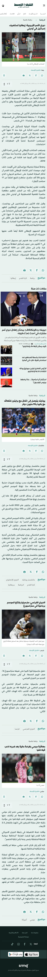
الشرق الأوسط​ (33, 12)
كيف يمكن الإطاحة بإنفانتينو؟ (34, 344)
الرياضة (42, 18)
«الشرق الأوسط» (36, 68)
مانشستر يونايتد (28, 577)
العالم (24, 12)
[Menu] (45, 5)
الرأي (18, 12)
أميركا (24, 917)
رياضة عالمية (27, 18)
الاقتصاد (12, 12)
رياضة (32, 276)
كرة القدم (23, 276)
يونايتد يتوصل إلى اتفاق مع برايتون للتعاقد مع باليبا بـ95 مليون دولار (24, 400)
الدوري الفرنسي (29, 727)
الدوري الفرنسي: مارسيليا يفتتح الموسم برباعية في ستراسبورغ (26, 602)
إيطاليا (13, 276)
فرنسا (17, 727)
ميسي (32, 917)
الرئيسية (43, 12)
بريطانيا (11, 583)
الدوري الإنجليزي (12, 577)
